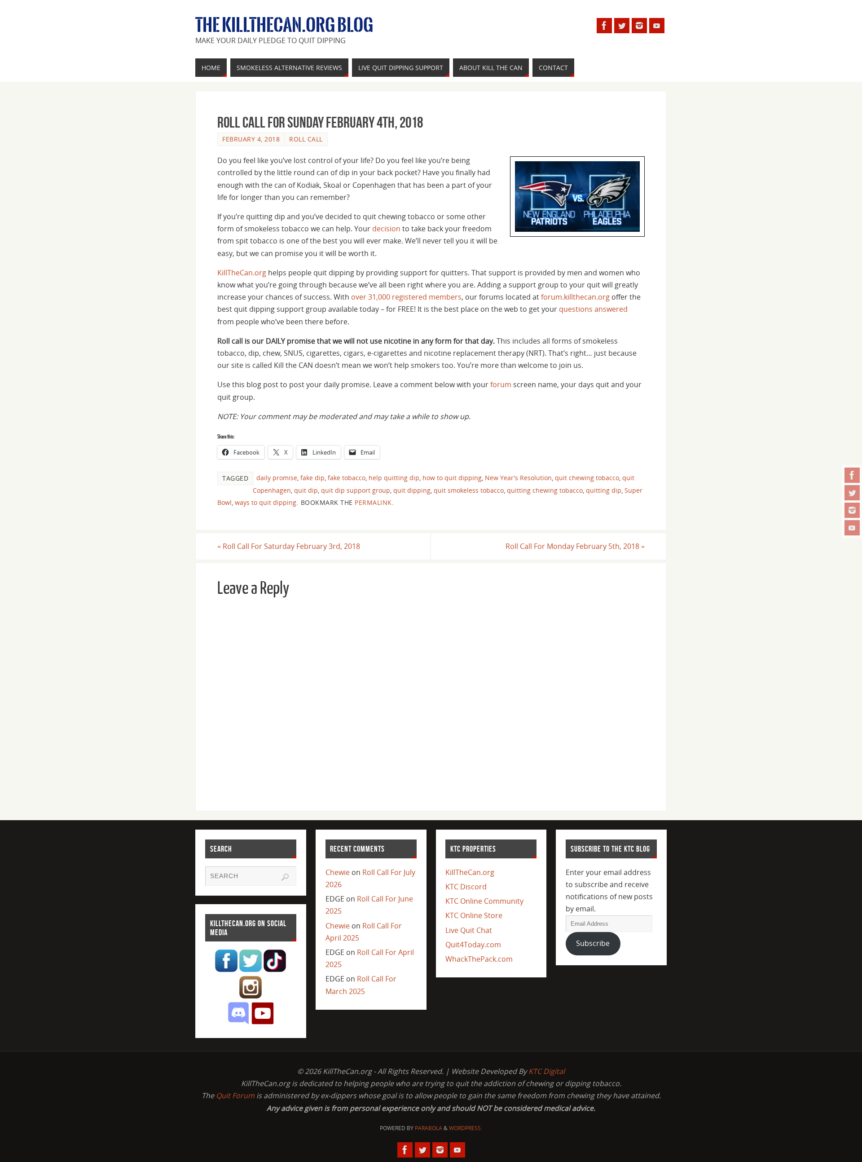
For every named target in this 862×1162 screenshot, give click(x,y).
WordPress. (465, 1128)
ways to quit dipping (265, 502)
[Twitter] (852, 492)
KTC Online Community (484, 901)
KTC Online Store (473, 915)
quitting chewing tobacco (545, 490)
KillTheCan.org (241, 273)
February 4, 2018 (251, 139)
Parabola (428, 1128)
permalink (373, 502)
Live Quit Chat (468, 930)
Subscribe (593, 943)
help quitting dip (394, 477)
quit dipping (412, 490)
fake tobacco (346, 477)
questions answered (593, 309)
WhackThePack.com (479, 959)
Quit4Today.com (473, 945)
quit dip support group (355, 490)
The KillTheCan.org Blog (284, 25)
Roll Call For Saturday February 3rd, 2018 (288, 546)
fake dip (312, 477)
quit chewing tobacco (587, 477)
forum (500, 384)
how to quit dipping (452, 477)
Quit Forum (235, 1095)
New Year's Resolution (518, 477)
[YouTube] (852, 527)
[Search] (285, 877)
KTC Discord (466, 887)
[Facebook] (852, 475)
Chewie (337, 872)
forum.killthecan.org (575, 297)
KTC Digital (546, 1071)
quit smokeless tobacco (469, 490)
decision (386, 229)
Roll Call (306, 139)
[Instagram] (852, 510)
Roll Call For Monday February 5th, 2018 (575, 546)
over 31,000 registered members (406, 297)
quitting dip (603, 490)
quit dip (306, 490)
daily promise (276, 477)
